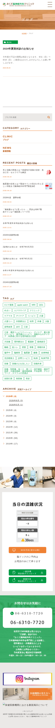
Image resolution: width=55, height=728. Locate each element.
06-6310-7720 (27, 622)
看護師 (31, 342)
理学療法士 (19, 342)
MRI (33, 305)
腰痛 (35, 353)
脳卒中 (7, 353)
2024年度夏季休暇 (11, 282)
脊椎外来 (41, 347)
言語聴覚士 (9, 358)
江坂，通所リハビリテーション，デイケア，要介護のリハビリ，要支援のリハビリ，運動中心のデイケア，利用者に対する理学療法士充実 (27, 334)
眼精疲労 (41, 342)
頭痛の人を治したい (21, 364)
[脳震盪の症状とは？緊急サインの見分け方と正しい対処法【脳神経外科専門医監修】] (48, 186)
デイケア (20, 316)
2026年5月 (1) (16, 405)
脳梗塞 (17, 353)
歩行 (18, 327)
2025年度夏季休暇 (11, 235)
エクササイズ (20, 310)
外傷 (39, 321)
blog (9, 42)
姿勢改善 (8, 327)
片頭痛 (7, 342)
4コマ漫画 (8, 305)
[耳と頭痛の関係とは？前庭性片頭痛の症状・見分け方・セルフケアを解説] (48, 172)
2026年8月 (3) (16, 400)
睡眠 (6, 347)
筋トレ (15, 347)
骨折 (28, 378)
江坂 (26, 327)
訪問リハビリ (24, 358)
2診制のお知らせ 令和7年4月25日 (18, 247)
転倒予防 (45, 358)
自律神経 (45, 353)
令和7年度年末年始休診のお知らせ (18, 223)
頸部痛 (19, 378)
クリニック (35, 310)
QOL (41, 305)
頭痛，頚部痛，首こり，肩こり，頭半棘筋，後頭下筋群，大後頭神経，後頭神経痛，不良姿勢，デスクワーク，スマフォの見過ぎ (27, 371)
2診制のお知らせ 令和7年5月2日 (18, 259)
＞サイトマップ (27, 711)
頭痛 (6, 364)
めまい (7, 310)
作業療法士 (21, 321)
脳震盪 (27, 353)
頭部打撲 (8, 378)
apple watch (22, 305)
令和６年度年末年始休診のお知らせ (18, 270)
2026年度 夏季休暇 (12, 198)
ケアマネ (8, 316)
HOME (24, 33)
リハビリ (32, 316)
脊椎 (31, 347)
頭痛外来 (38, 364)
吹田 (32, 321)
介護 (41, 316)
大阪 (47, 321)
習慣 (24, 347)
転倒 (36, 358)
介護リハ (8, 321)
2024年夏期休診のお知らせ (18, 48)
